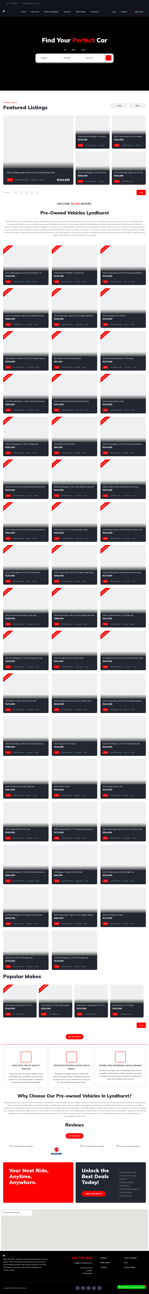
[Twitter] (83, 1288)
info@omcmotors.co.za (30, 3)
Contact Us (94, 12)
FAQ (126, 1262)
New (73, 50)
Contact (103, 1267)
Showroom (35, 12)
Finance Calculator (51, 12)
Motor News (80, 12)
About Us (67, 12)
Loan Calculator (130, 1258)
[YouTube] (94, 1288)
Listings (103, 1258)
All (65, 50)
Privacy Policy (129, 1267)
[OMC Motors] (8, 12)
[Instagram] (88, 1288)
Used (83, 50)
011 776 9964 (11, 3)
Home (23, 12)
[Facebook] (78, 1288)
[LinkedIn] (99, 1288)
